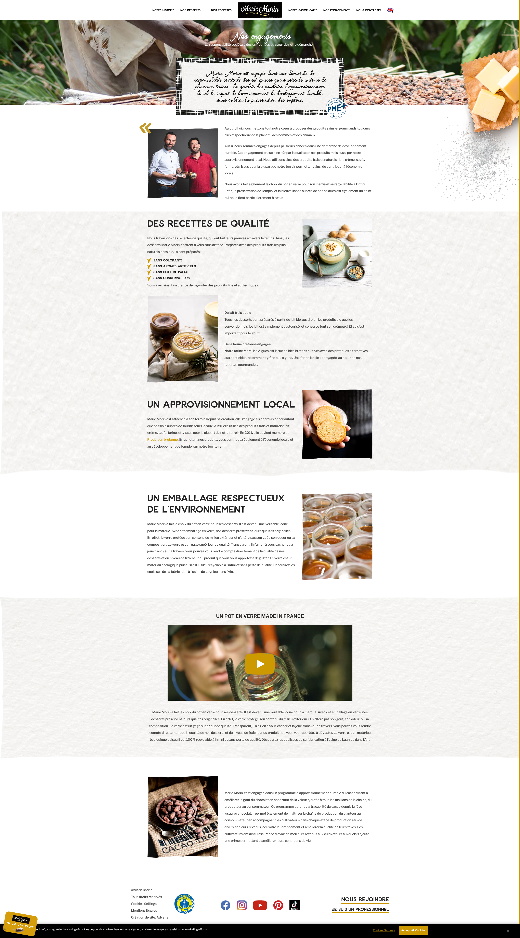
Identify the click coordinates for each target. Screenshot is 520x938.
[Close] (508, 931)
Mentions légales (144, 910)
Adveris (162, 917)
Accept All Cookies (413, 930)
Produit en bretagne (162, 439)
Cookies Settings (144, 904)
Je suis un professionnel (360, 909)
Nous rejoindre (365, 899)
